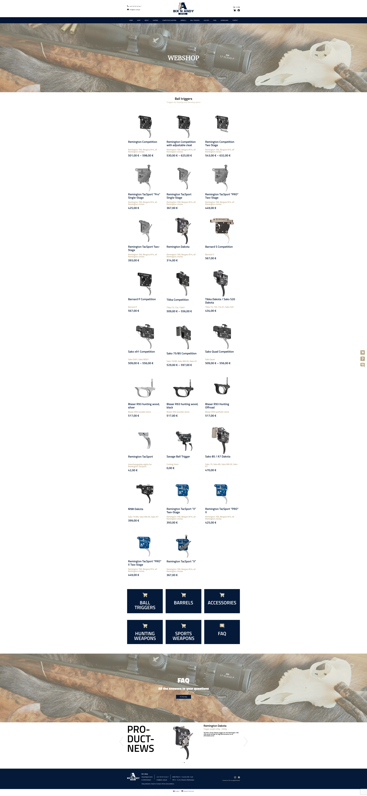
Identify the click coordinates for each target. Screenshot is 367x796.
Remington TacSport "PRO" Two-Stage (221, 196)
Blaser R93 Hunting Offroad (217, 406)
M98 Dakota (135, 509)
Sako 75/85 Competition (181, 353)
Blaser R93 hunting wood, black (182, 406)
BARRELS (183, 602)
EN (238, 7)
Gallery (206, 20)
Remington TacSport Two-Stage (144, 248)
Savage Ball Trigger (178, 456)
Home (131, 20)
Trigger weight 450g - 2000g (215, 728)
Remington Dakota (178, 246)
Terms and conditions (168, 784)
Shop (138, 20)
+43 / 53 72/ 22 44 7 (135, 6)
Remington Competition (142, 142)
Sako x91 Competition (141, 351)
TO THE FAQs (183, 697)
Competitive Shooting (169, 20)
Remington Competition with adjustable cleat (181, 143)
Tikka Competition (178, 299)
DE (234, 7)
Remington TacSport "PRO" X (221, 510)
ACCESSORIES (222, 602)
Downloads (224, 20)
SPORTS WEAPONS (183, 636)
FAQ (222, 633)
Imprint (153, 784)
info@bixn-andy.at (135, 10)
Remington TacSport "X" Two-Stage (181, 510)
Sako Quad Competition (219, 351)
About (147, 20)
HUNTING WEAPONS (145, 636)
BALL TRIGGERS (145, 605)
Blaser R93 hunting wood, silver (144, 406)
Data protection (146, 784)
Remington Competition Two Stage (219, 143)
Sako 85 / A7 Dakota (217, 456)
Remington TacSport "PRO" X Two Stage (144, 563)
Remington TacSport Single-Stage (179, 196)
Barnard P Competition (142, 299)
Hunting (155, 20)
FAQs (214, 20)
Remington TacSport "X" (181, 561)
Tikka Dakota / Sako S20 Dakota (220, 301)
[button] (121, 741)
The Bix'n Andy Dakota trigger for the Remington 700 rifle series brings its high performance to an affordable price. (221, 734)
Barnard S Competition (219, 246)
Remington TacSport (140, 456)
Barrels (183, 20)
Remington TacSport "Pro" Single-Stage (144, 196)
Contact (235, 20)
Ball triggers (195, 20)
